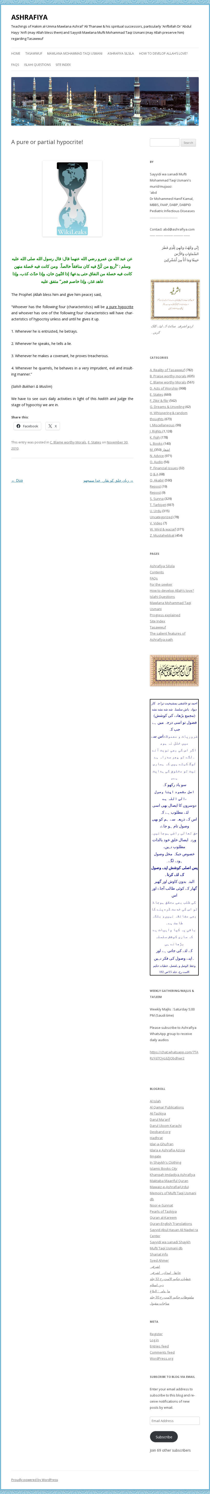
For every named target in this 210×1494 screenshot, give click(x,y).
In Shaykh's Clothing (165, 1162)
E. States (94, 442)
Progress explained (165, 615)
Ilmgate (155, 1156)
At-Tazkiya (158, 1113)
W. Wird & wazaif (163, 529)
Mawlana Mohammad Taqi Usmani (74, 53)
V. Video (156, 523)
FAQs (15, 65)
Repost (155, 486)
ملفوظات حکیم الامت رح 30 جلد (172, 1297)
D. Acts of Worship (164, 388)
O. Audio (156, 462)
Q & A (154, 474)
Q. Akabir (157, 480)
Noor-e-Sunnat (161, 1205)
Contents (157, 572)
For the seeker (161, 584)
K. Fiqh (155, 437)
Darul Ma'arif (160, 1119)
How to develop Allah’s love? (163, 53)
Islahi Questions (37, 65)
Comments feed (162, 1352)
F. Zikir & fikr (159, 400)
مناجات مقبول (159, 1303)
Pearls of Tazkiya (163, 1211)
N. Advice (157, 455)
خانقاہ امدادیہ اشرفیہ (165, 1272)
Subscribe (164, 1436)
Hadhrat (156, 1138)
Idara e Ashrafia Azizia (167, 1150)
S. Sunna (157, 498)
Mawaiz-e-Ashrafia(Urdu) (169, 1187)
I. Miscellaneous (162, 425)
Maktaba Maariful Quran (169, 1180)
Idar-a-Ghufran (161, 1144)
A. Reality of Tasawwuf (167, 370)
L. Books (156, 443)
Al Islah (155, 1101)
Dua (17, 480)
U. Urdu (155, 511)
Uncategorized (161, 517)
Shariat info (159, 1254)
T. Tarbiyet (158, 504)
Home (15, 53)
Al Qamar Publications (167, 1107)
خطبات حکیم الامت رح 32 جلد (170, 1278)
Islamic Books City (163, 1168)
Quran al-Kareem (163, 1217)
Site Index (63, 65)
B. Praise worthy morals (168, 376)
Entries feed (159, 1346)
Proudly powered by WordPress (34, 1480)
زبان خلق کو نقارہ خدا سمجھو (108, 480)
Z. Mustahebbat (162, 535)
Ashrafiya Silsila (121, 53)
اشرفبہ (155, 1266)
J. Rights (156, 431)
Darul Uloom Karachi (166, 1125)
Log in (154, 1340)
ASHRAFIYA (29, 17)
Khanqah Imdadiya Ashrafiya (172, 1174)
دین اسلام (157, 1285)
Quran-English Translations (171, 1223)
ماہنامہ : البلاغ (160, 1291)
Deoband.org (160, 1131)
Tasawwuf (33, 53)
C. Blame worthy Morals (68, 442)
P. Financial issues (164, 468)
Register (156, 1334)
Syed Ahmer (159, 1260)
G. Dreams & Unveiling (167, 406)
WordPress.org (161, 1358)
